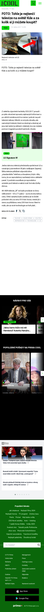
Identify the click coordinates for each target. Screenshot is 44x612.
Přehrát (7, 382)
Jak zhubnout (14, 511)
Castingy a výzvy (27, 562)
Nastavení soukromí (28, 583)
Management (26, 555)
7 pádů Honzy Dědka (17, 524)
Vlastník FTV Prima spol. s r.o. (11, 579)
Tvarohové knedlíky (30, 534)
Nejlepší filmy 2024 (28, 511)
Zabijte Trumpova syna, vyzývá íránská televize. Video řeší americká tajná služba (20, 462)
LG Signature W (10, 158)
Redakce (25, 578)
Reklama (8, 562)
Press (24, 558)
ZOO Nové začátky (15, 521)
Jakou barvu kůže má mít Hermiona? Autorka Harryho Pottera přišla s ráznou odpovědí (16, 329)
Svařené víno (12, 527)
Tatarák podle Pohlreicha (27, 527)
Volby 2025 (30, 524)
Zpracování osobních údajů (28, 570)
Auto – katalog (29, 521)
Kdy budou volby (28, 517)
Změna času (34, 514)
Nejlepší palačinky (15, 537)
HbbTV (7, 565)
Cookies (7, 574)
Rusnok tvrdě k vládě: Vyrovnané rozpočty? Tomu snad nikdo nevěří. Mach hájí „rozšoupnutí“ (20, 472)
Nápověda (25, 574)
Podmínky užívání (10, 569)
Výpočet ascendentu (14, 534)
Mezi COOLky (8, 385)
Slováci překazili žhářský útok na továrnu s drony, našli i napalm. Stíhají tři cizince (20, 483)
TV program (23, 514)
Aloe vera (12, 531)
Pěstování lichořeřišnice (26, 531)
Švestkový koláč (30, 537)
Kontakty (25, 565)
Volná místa (9, 558)
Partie (11, 517)
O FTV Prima (9, 555)
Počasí (18, 517)
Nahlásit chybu (10, 583)
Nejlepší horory (11, 514)
